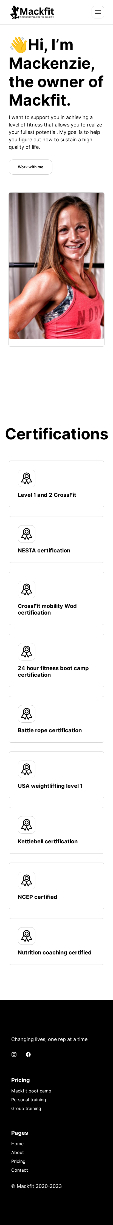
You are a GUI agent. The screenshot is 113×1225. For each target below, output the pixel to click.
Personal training (28, 1099)
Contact (19, 1170)
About (17, 1152)
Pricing (18, 1161)
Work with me (30, 167)
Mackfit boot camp (31, 1091)
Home (17, 1143)
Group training (26, 1108)
